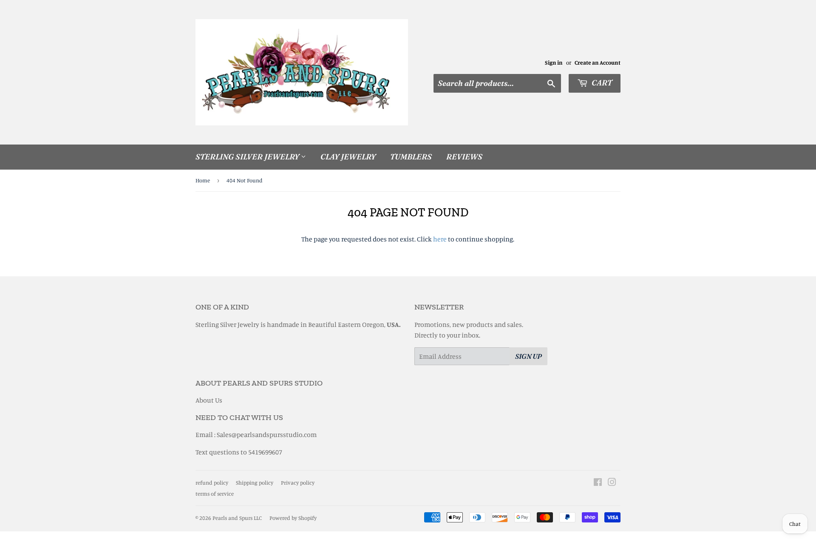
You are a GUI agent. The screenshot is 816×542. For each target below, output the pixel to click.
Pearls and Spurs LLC (237, 517)
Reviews (464, 157)
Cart (601, 83)
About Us (209, 400)
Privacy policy (297, 482)
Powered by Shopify (293, 517)
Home (203, 180)
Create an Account (597, 62)
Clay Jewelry (348, 157)
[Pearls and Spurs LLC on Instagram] (612, 483)
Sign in (554, 62)
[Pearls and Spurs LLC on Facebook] (597, 483)
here (440, 239)
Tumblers (411, 157)
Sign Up (528, 356)
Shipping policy (254, 482)
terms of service (215, 493)
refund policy (212, 482)
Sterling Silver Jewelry (248, 157)
